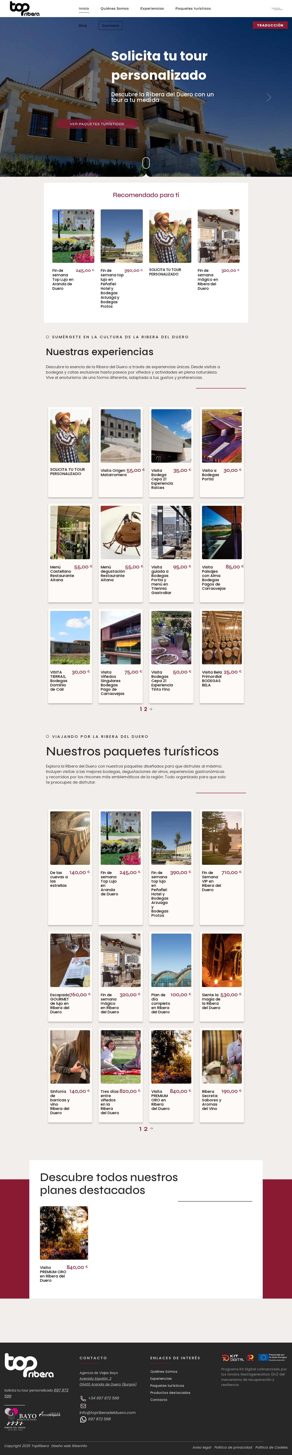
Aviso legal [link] (202, 1447)
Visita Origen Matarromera (114, 472)
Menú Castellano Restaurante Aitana (62, 573)
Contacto (158, 1400)
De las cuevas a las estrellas (59, 879)
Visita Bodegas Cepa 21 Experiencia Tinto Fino (162, 680)
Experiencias (161, 1378)
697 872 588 (99, 1419)
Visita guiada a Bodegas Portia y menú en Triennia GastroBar (161, 579)
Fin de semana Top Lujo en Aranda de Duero (63, 279)
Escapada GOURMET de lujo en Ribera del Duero (59, 1003)
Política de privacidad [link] (233, 1447)
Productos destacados (170, 1393)
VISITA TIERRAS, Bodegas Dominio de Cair (58, 680)
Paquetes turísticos (167, 1385)
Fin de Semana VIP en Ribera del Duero (211, 881)
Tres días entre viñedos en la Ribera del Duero (110, 1102)
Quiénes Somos (163, 1371)
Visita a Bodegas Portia (210, 475)
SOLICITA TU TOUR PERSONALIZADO (165, 272)
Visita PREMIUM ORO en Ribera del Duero (160, 1100)
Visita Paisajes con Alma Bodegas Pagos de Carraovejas (214, 577)
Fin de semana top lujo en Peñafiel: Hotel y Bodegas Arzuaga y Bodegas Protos (112, 288)
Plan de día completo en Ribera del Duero (160, 1003)
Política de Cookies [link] (271, 1447)
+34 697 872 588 (103, 1398)
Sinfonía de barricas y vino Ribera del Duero (59, 1102)
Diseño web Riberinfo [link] (69, 1445)
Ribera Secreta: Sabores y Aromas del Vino (211, 1100)
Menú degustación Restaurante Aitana (113, 573)
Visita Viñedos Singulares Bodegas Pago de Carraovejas (112, 682)
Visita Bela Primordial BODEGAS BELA (212, 678)
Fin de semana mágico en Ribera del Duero (208, 279)
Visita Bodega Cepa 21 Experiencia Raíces (162, 479)
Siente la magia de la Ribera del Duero (211, 1001)
